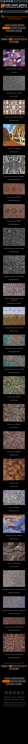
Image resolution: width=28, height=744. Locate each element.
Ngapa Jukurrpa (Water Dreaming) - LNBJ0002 (14, 248)
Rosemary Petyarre (14, 400)
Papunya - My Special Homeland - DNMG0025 (14, 176)
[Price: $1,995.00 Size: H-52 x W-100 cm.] (14, 607)
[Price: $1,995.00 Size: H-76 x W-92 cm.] (14, 560)
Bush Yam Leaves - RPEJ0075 (14, 397)
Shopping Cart (7, 697)
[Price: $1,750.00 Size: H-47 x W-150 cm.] (14, 624)
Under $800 (14, 25)
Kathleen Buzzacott (14, 151)
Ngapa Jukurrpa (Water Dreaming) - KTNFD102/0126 (14, 610)
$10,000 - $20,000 (10, 31)
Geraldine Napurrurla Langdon (14, 303)
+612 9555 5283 (22, 704)
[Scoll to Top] (25, 741)
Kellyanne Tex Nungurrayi (14, 592)
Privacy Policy (15, 699)
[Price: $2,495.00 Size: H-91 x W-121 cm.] (14, 66)
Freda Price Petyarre (14, 566)
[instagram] (12, 1)
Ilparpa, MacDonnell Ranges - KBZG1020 (14, 327)
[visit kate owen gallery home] (14, 6)
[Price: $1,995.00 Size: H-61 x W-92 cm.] (14, 90)
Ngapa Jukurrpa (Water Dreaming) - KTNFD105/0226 (14, 589)
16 (13, 42)
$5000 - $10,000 (21, 28)
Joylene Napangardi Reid (14, 200)
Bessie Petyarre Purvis (14, 510)
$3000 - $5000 (14, 28)
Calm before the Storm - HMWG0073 (14, 535)
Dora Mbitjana (14, 72)
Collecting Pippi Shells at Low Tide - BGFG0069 (14, 369)
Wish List (14, 697)
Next (16, 42)
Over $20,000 (19, 31)
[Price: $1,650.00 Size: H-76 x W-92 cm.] (14, 394)
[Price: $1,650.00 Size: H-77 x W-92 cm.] (14, 421)
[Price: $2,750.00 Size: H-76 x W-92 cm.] (14, 273)
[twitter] (7, 1)
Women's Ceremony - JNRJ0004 (14, 221)
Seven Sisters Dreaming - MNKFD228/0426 (14, 627)
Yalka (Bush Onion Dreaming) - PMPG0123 (14, 117)
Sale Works (7, 25)
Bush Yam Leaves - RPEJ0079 (14, 424)
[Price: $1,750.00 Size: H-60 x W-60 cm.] (14, 480)
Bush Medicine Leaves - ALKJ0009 (14, 93)
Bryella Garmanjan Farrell (14, 351)
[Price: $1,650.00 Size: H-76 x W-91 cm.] (14, 651)
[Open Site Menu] (26, 11)
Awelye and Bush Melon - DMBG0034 (14, 69)
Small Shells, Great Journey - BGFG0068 (14, 348)
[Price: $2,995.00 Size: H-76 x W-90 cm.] (14, 325)
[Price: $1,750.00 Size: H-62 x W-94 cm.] (14, 114)
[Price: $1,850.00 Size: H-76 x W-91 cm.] (14, 173)
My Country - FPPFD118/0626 (14, 563)
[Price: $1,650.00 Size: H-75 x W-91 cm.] (14, 449)
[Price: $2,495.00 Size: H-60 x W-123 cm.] (14, 194)
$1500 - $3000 (6, 28)
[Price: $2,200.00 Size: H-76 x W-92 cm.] (14, 245)
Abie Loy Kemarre (14, 96)
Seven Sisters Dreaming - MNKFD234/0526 (14, 654)
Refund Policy (7, 699)
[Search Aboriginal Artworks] (1, 11)
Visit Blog (22, 699)
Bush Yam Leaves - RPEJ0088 (14, 451)
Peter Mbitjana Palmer (14, 120)
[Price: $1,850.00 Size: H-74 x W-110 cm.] (14, 504)
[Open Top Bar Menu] (26, 1)
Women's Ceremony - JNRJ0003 (14, 197)
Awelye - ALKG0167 (14, 483)
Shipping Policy (20, 697)
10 (10, 42)
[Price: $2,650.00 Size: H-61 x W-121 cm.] (14, 366)
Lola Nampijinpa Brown (14, 251)
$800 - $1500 (21, 25)
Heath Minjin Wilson (14, 538)
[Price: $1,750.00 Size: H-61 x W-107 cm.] (14, 295)
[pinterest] (9, 1)
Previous (4, 39)
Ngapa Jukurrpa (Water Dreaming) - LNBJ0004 (14, 276)
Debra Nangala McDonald (14, 179)
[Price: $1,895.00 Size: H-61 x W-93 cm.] (14, 218)
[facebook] (1, 1)
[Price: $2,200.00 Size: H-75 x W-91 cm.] (14, 532)
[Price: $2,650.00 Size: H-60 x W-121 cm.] (14, 345)
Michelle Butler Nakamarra (14, 630)
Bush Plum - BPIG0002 (14, 507)
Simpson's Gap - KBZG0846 (14, 148)
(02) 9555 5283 (10, 704)
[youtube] (4, 1)
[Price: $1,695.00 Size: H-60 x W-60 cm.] (14, 145)
